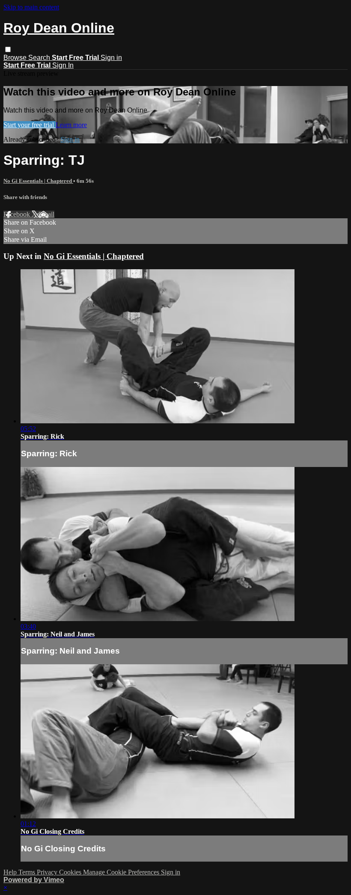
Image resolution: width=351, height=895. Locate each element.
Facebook (17, 214)
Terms (27, 872)
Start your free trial (29, 124)
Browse (15, 57)
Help (10, 872)
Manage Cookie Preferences (122, 872)
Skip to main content (31, 7)
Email (46, 214)
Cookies (71, 872)
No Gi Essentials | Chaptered (38, 181)
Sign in (111, 57)
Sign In (63, 65)
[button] (8, 49)
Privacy (48, 872)
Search (40, 57)
